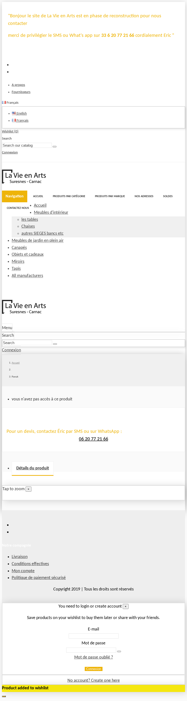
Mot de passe (93, 643)
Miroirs (18, 261)
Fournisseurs (21, 92)
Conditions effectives (30, 564)
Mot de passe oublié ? (93, 657)
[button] (69, 196)
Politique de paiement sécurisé (39, 578)
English (21, 113)
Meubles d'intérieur (51, 212)
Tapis (16, 268)
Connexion (93, 669)
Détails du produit (32, 468)
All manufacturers (27, 276)
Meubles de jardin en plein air (38, 240)
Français (22, 120)
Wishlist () (10, 131)
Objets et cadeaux (28, 254)
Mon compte (23, 571)
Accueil (40, 205)
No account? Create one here (93, 680)
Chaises (28, 226)
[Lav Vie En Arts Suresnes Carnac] (24, 182)
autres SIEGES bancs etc (42, 233)
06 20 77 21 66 (93, 439)
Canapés (19, 247)
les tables (29, 219)
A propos (18, 85)
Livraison (20, 557)
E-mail (93, 629)
